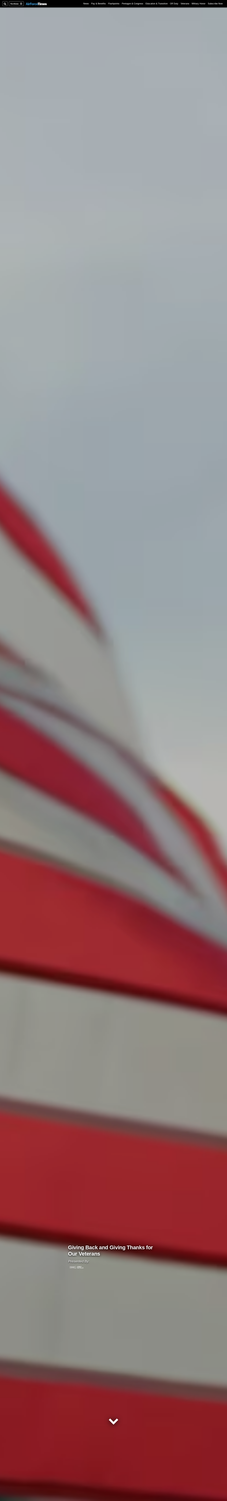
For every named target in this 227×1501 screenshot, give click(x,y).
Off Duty (174, 3)
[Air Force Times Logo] (36, 3)
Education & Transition (157, 3)
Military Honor (198, 3)
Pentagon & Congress (132, 3)
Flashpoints (113, 3)
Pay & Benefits (98, 3)
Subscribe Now (215, 3)
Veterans (185, 3)
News (86, 3)
